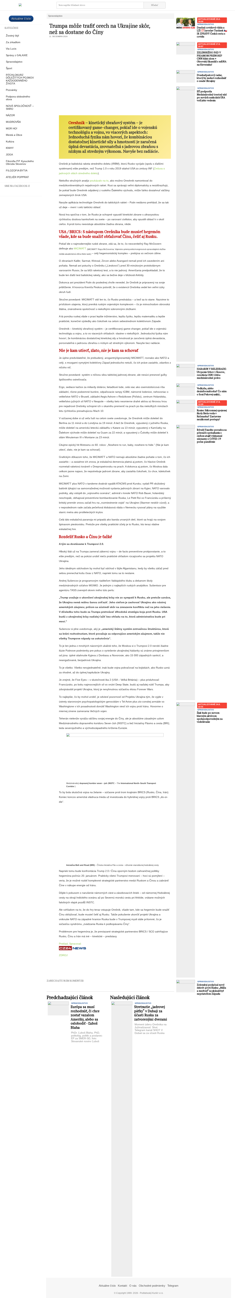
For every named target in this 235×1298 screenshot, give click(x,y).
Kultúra (10, 141)
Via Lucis (11, 48)
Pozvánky (11, 90)
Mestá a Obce (14, 135)
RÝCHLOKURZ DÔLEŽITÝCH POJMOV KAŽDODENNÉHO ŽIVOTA (20, 79)
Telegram (172, 1285)
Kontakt (122, 1285)
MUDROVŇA (13, 122)
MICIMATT (80, 248)
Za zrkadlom (13, 42)
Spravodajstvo (14, 61)
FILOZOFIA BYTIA (16, 170)
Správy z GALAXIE (17, 55)
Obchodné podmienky (152, 1285)
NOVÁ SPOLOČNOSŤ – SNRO (20, 107)
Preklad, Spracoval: (70, 943)
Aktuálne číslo (21, 18)
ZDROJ (63, 955)
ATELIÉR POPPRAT (17, 177)
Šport (9, 68)
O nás (133, 1285)
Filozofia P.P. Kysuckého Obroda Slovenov (20, 163)
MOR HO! (11, 128)
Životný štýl (12, 35)
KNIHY (10, 148)
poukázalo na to (99, 180)
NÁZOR (10, 115)
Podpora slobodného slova (18, 98)
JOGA (9, 154)
